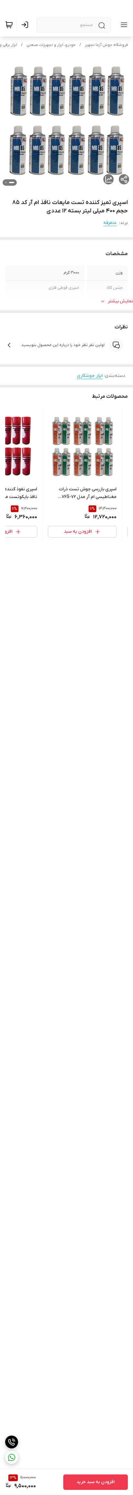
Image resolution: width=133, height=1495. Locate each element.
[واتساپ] (11, 1457)
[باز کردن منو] (123, 25)
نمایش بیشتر (120, 301)
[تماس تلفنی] (11, 1442)
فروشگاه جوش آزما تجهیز (106, 45)
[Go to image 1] (11, 182)
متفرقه (110, 223)
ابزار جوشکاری (90, 376)
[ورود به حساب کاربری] (26, 24)
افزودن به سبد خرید (96, 1482)
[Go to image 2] (5, 182)
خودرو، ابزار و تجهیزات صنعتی (51, 45)
